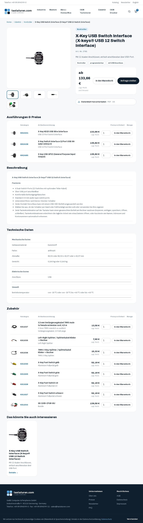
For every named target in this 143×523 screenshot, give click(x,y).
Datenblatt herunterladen (98, 101)
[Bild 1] (12, 95)
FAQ (90, 507)
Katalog (115, 2)
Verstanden (132, 519)
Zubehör (102, 10)
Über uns (92, 495)
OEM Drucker (113, 11)
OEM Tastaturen (85, 11)
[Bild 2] (26, 95)
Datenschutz (122, 499)
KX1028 (24, 384)
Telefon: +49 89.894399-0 (15, 2)
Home (9, 22)
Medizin (53, 10)
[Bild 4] (53, 95)
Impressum (121, 503)
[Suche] (129, 11)
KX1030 (24, 364)
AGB (119, 495)
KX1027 (24, 394)
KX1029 (24, 374)
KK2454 (24, 133)
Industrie (41, 10)
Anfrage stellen (128, 81)
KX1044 (24, 405)
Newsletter (125, 2)
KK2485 (24, 155)
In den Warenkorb (104, 81)
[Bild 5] (12, 105)
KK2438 (24, 144)
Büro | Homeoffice (66, 11)
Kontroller (28, 22)
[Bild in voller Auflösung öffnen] (38, 58)
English (136, 2)
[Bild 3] (39, 95)
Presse (92, 499)
